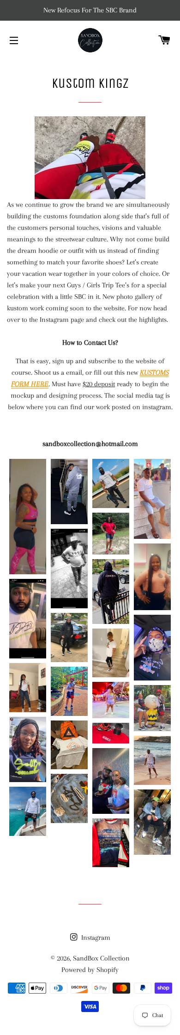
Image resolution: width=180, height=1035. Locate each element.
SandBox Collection (101, 958)
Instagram (94, 937)
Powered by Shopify (90, 970)
